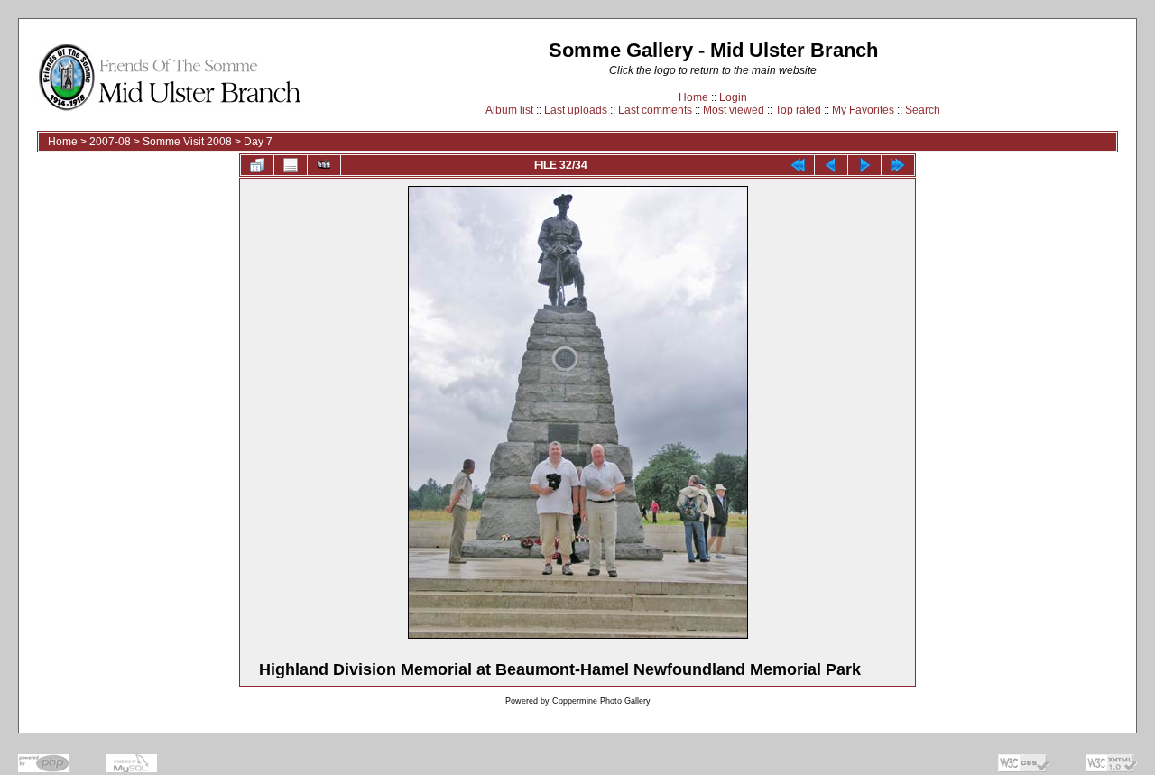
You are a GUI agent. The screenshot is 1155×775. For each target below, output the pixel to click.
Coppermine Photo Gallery (601, 701)
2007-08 (110, 141)
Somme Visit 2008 (187, 141)
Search (922, 110)
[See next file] (864, 165)
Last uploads (575, 110)
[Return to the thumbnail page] (257, 165)
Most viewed (733, 110)
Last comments (655, 110)
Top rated (798, 110)
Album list (509, 110)
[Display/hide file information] (290, 165)
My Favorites (863, 110)
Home (693, 97)
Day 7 (258, 141)
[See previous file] (831, 165)
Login (733, 97)
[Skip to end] (898, 165)
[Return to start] (797, 165)
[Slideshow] (324, 165)
